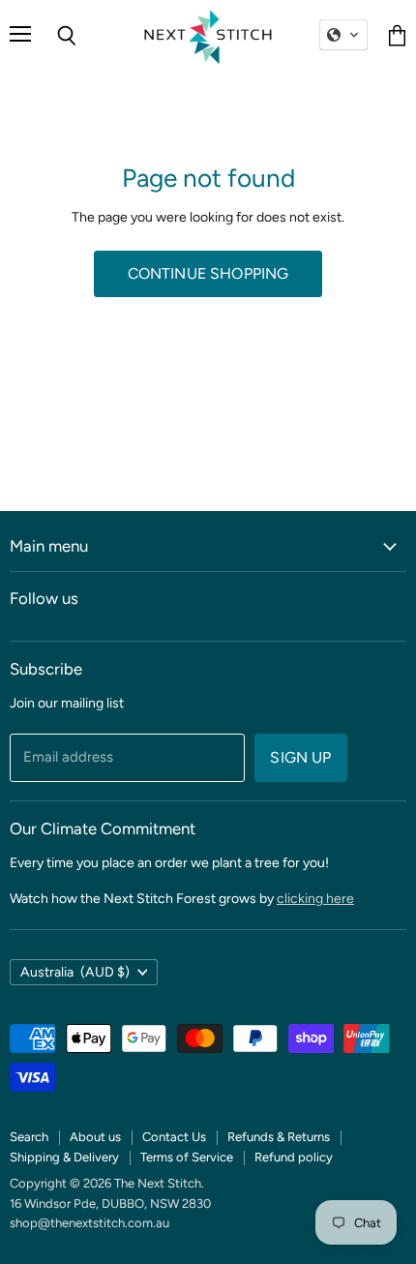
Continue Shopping (208, 273)
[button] (343, 34)
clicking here (315, 898)
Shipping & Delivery (64, 1157)
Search (29, 1136)
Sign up (300, 757)
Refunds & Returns (278, 1136)
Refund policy (293, 1157)
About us (95, 1136)
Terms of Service (186, 1157)
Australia (75, 972)
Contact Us (174, 1136)
